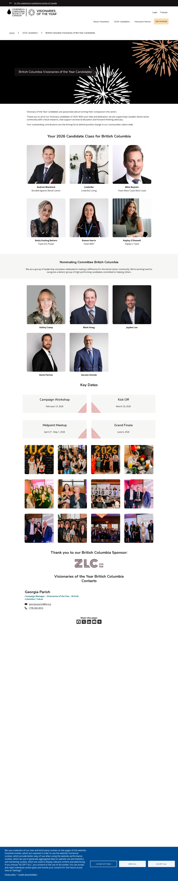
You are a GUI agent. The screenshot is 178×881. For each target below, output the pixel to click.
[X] (83, 621)
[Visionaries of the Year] (32, 12)
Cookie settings (103, 864)
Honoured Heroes (142, 22)
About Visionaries (101, 22)
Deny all (132, 864)
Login (154, 12)
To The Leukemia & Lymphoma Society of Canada (35, 3)
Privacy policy (10, 874)
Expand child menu (168, 22)
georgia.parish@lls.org (40, 604)
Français (164, 12)
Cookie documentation (27, 874)
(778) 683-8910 (36, 608)
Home (11, 32)
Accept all (161, 864)
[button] (39, 459)
